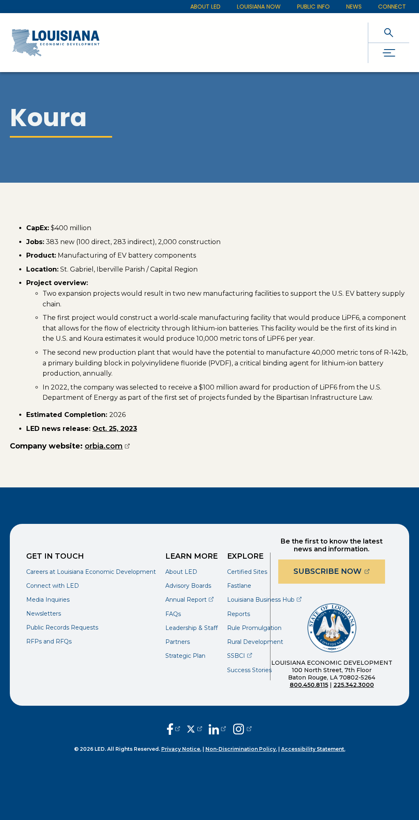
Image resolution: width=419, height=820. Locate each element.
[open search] (388, 33)
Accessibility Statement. (313, 749)
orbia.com (107, 446)
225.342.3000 (353, 685)
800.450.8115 (309, 685)
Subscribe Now (339, 571)
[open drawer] (388, 53)
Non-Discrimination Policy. (241, 749)
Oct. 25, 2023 (114, 429)
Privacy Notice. (181, 749)
